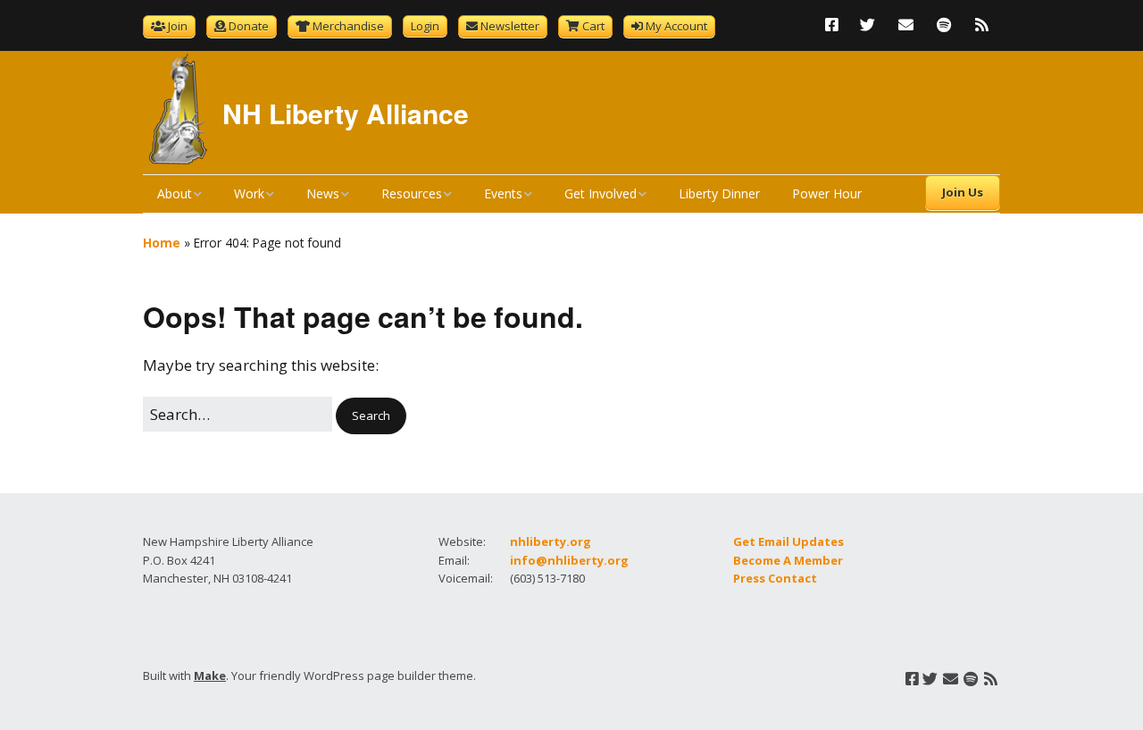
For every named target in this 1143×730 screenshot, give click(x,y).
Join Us (962, 192)
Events (503, 193)
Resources (411, 193)
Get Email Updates (788, 541)
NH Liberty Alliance (345, 113)
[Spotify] (944, 24)
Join (178, 26)
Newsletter (509, 26)
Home (161, 242)
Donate (249, 26)
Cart (593, 26)
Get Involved (600, 193)
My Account (676, 26)
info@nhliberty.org (569, 560)
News (322, 193)
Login (425, 26)
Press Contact (775, 578)
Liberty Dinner (719, 193)
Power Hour (827, 193)
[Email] (906, 24)
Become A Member (788, 560)
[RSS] (982, 24)
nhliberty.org (550, 541)
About (174, 193)
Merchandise (348, 26)
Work (249, 193)
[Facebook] (836, 24)
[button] (371, 416)
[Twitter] (867, 24)
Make (210, 675)
